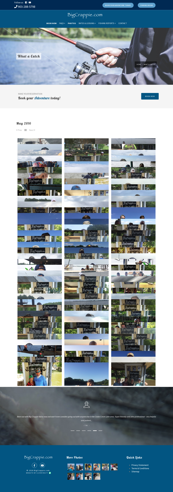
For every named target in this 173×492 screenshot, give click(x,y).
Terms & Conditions (140, 468)
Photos (72, 23)
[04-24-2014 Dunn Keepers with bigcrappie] (105, 467)
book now (150, 96)
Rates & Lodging (87, 23)
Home (139, 64)
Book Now (51, 23)
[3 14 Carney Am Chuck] (88, 467)
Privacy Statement (140, 465)
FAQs (62, 23)
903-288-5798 (26, 7)
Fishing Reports (107, 23)
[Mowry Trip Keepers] (79, 476)
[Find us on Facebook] (34, 465)
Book (118, 5)
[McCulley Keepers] (133, 371)
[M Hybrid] (79, 467)
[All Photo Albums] (25, 130)
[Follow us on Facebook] (26, 2)
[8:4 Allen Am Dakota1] (71, 467)
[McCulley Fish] (86, 371)
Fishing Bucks (146, 5)
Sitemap (135, 471)
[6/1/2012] (71, 476)
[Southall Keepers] (114, 467)
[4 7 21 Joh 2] (88, 476)
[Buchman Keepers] (96, 476)
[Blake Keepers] (96, 467)
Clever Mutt (42, 473)
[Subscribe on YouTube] (30, 2)
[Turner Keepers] (39, 371)
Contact (122, 23)
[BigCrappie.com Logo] (84, 14)
